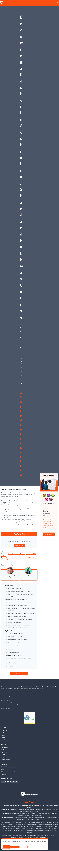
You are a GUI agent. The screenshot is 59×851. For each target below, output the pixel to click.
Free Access (19, 673)
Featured (22, 554)
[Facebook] (2, 782)
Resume (9, 560)
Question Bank (4, 747)
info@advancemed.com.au (7, 697)
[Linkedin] (13, 782)
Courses (3, 735)
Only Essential (14, 847)
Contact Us (3, 774)
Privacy (2, 769)
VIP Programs (4, 732)
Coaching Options (5, 750)
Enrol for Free (19, 545)
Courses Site (4, 752)
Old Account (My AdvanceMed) (8, 772)
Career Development (14, 554)
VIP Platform (4, 754)
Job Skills (3, 556)
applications (7, 558)
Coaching (3, 737)
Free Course (29, 554)
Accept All (6, 847)
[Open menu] (57, 3)
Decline (31, 847)
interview (3, 560)
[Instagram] (8, 782)
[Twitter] (5, 782)
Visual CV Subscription (6, 740)
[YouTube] (11, 782)
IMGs (34, 554)
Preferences (23, 847)
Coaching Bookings (5, 759)
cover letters (23, 558)
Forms (2, 757)
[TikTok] (16, 782)
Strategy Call (4, 730)
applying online (15, 558)
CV (29, 558)
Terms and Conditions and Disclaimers (9, 767)
